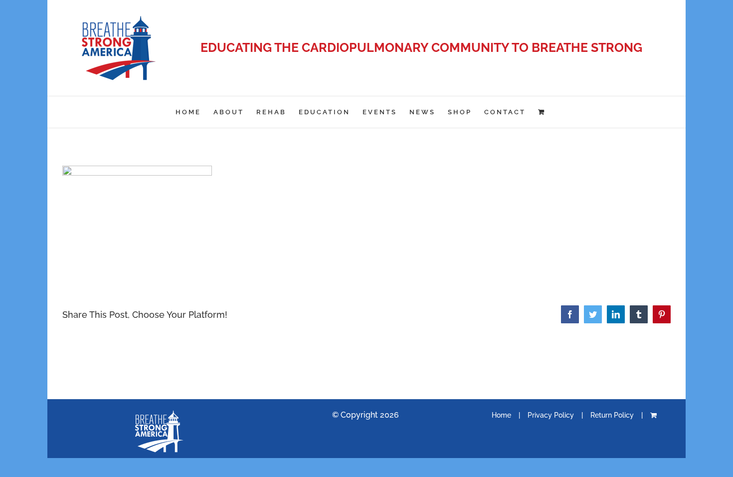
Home (501, 415)
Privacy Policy (551, 415)
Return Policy (612, 415)
